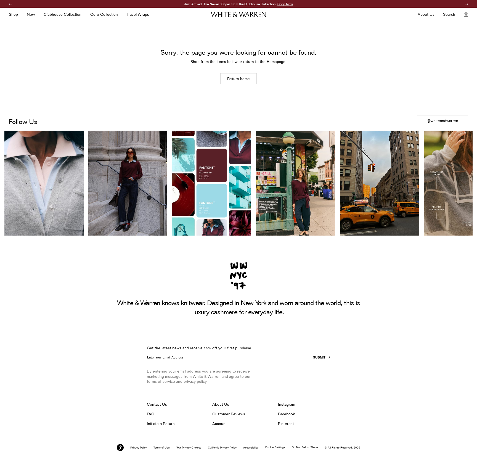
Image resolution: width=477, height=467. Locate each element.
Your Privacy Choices (188, 447)
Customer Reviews (228, 414)
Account (219, 423)
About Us (220, 404)
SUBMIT (319, 357)
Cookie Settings (275, 447)
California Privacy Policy (222, 447)
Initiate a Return (161, 423)
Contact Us (157, 404)
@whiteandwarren (442, 120)
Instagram (286, 404)
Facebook (286, 414)
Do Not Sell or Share (305, 447)
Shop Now (265, 4)
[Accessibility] (120, 447)
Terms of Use (161, 447)
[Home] (238, 14)
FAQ (150, 414)
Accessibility (250, 447)
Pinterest (286, 423)
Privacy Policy (138, 447)
